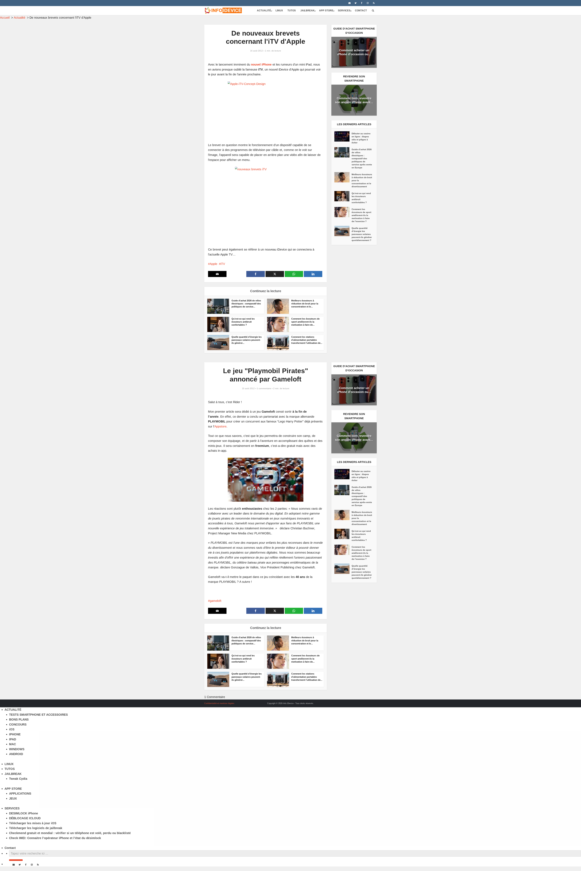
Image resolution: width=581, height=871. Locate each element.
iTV (223, 264)
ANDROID (16, 754)
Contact (361, 10)
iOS (11, 729)
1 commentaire (264, 388)
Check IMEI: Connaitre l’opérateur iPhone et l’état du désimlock (55, 838)
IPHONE (15, 734)
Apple (213, 264)
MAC (12, 744)
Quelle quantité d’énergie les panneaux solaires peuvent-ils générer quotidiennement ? (362, 234)
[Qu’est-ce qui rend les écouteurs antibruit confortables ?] (343, 196)
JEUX (13, 798)
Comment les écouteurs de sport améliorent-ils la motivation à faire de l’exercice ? (361, 215)
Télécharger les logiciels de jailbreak (35, 828)
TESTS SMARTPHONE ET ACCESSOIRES (38, 714)
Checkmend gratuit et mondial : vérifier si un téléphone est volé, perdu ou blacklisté (70, 833)
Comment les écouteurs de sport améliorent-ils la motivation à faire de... (305, 321)
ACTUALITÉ (264, 10)
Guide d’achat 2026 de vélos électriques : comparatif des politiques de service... (246, 303)
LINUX (279, 10)
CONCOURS (17, 724)
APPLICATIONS (20, 793)
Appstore (220, 426)
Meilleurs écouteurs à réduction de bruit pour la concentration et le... (304, 303)
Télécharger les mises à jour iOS (32, 823)
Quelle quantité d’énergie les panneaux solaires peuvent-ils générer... (246, 340)
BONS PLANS (19, 719)
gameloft (215, 600)
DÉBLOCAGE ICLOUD (25, 818)
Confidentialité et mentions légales (219, 703)
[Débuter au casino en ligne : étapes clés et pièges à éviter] (343, 136)
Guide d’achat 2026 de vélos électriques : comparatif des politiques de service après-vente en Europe (362, 158)
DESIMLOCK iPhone (23, 813)
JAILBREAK (307, 10)
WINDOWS (16, 749)
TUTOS (291, 10)
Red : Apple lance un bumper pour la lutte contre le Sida (287, 702)
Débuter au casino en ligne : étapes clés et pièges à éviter (361, 138)
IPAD (12, 739)
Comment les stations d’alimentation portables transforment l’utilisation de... (306, 340)
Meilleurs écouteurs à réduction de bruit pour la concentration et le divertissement (362, 180)
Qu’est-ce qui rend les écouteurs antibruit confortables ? (243, 321)
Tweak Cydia (18, 778)
